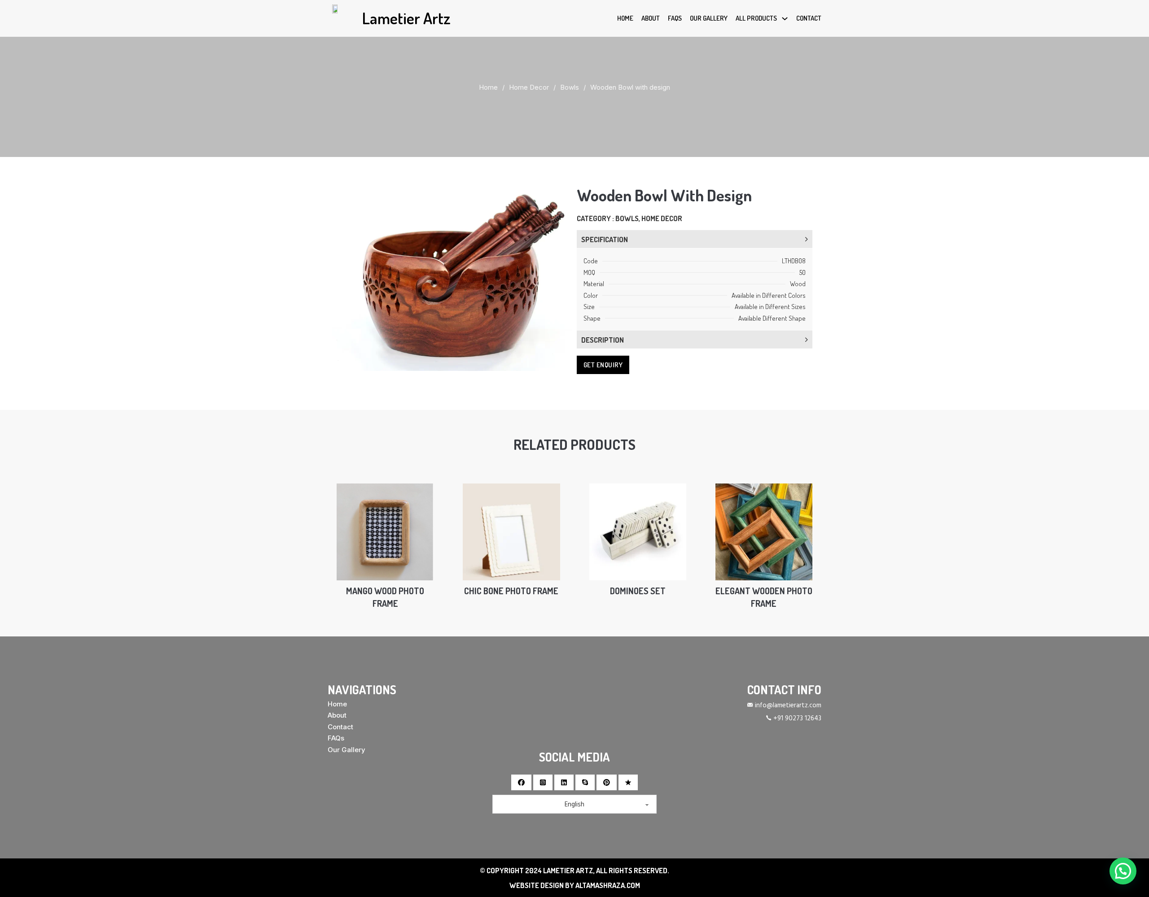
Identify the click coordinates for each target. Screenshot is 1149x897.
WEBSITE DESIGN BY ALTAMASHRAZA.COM (574, 885)
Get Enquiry (603, 365)
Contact (808, 18)
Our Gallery (709, 18)
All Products (756, 18)
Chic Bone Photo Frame (511, 591)
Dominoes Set (638, 591)
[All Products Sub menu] (784, 18)
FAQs (675, 18)
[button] (560, 196)
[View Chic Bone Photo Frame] (511, 531)
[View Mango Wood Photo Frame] (385, 531)
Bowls (569, 87)
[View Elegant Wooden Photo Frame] (763, 531)
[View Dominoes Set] (637, 531)
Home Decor (529, 87)
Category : (596, 218)
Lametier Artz (406, 18)
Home (625, 18)
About (650, 18)
